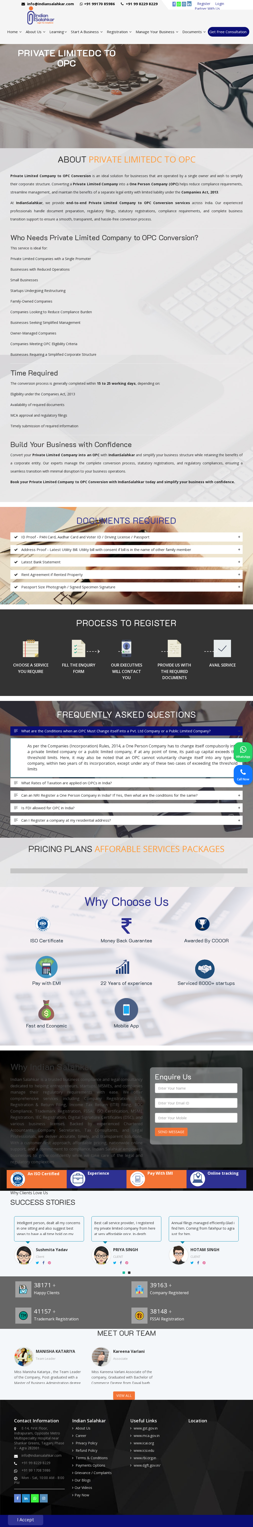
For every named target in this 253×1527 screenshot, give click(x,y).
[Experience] (96, 1185)
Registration (118, 31)
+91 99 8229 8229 (141, 3)
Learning (56, 31)
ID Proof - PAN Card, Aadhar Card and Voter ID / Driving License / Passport (84, 537)
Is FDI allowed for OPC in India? (47, 808)
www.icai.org (144, 1443)
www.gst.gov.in (146, 1428)
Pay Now (82, 1495)
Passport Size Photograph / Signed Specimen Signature (67, 587)
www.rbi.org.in (145, 1457)
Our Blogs (83, 1480)
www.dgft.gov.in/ (147, 1465)
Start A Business (85, 31)
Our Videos (83, 1487)
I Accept (25, 1520)
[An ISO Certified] (36, 1185)
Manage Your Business (155, 31)
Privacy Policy (86, 1443)
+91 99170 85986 (99, 3)
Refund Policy (86, 1450)
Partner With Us (207, 8)
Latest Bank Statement (40, 562)
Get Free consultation (228, 31)
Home (13, 31)
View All (124, 1395)
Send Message (171, 1131)
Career (81, 1435)
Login (219, 3)
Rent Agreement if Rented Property (51, 575)
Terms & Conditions (92, 1457)
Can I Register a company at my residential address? (65, 820)
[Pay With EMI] (156, 1185)
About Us (34, 31)
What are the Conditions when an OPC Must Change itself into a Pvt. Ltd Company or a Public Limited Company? (115, 731)
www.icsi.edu (144, 1450)
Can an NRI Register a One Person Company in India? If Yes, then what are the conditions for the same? (109, 795)
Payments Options (90, 1465)
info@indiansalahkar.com (50, 3)
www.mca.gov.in (147, 1435)
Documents (192, 31)
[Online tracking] (216, 1185)
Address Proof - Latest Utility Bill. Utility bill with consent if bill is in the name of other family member (105, 550)
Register (203, 3)
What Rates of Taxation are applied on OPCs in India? (66, 783)
